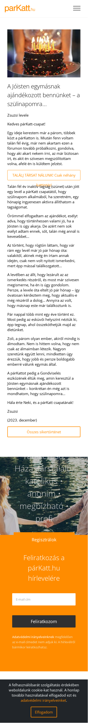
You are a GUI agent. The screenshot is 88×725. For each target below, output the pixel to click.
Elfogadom (44, 712)
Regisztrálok (44, 540)
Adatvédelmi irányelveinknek (33, 637)
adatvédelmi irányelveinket (43, 700)
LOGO (21, 8)
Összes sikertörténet (44, 431)
